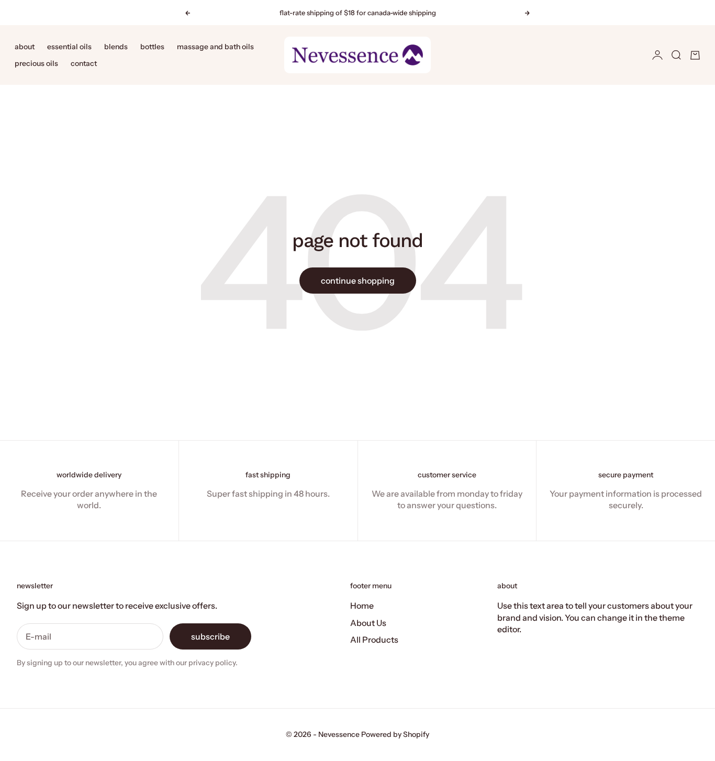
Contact (84, 63)
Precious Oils (36, 63)
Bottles (152, 46)
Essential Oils (69, 46)
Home (362, 605)
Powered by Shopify (395, 734)
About (25, 46)
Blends (116, 46)
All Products (374, 639)
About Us (368, 623)
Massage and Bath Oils (215, 46)
